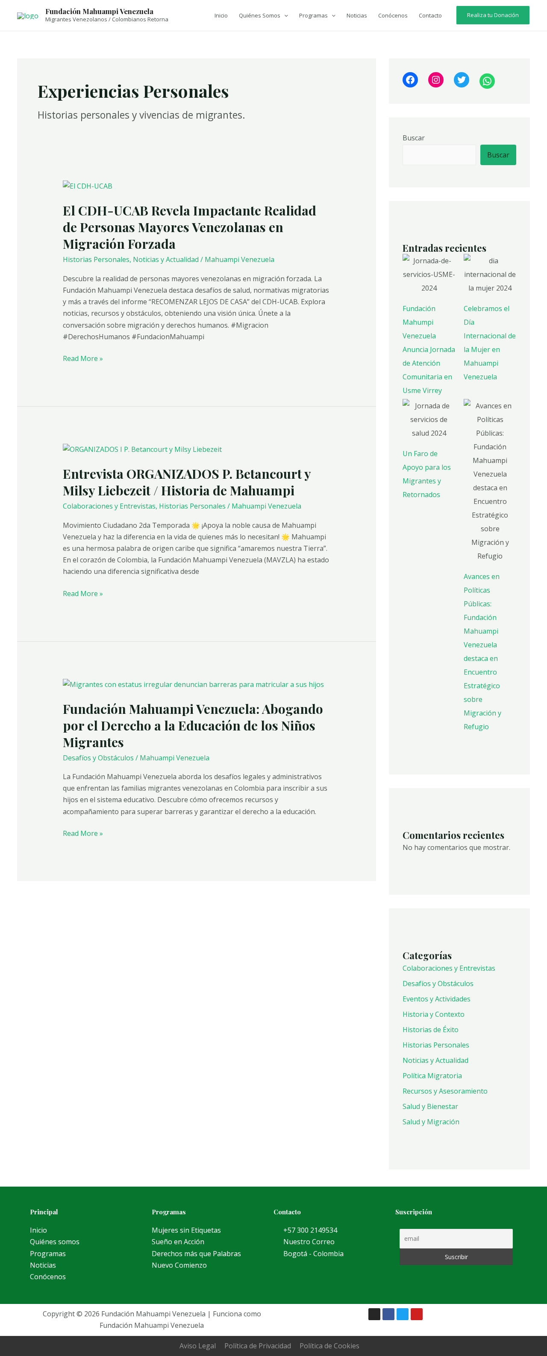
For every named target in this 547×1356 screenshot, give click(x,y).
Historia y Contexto (434, 1014)
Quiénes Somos (259, 15)
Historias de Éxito (431, 1029)
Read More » (83, 358)
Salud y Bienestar (430, 1106)
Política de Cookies (329, 1345)
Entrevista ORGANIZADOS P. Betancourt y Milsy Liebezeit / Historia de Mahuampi (187, 482)
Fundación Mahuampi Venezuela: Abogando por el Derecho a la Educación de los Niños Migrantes (193, 725)
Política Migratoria (432, 1075)
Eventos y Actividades (437, 999)
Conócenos (393, 15)
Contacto (430, 15)
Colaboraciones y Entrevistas (109, 506)
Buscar (414, 138)
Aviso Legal (197, 1345)
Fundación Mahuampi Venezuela (99, 11)
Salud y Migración (431, 1121)
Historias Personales (96, 259)
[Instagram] (436, 79)
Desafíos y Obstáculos (98, 757)
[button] (284, 15)
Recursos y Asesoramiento (445, 1091)
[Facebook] (410, 79)
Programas (313, 15)
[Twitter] (461, 79)
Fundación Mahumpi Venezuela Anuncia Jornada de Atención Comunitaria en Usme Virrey (429, 349)
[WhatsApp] (487, 81)
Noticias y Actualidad (166, 259)
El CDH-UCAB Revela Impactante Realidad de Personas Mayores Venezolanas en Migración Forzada (189, 227)
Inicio (221, 15)
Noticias (357, 15)
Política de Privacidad (257, 1345)
